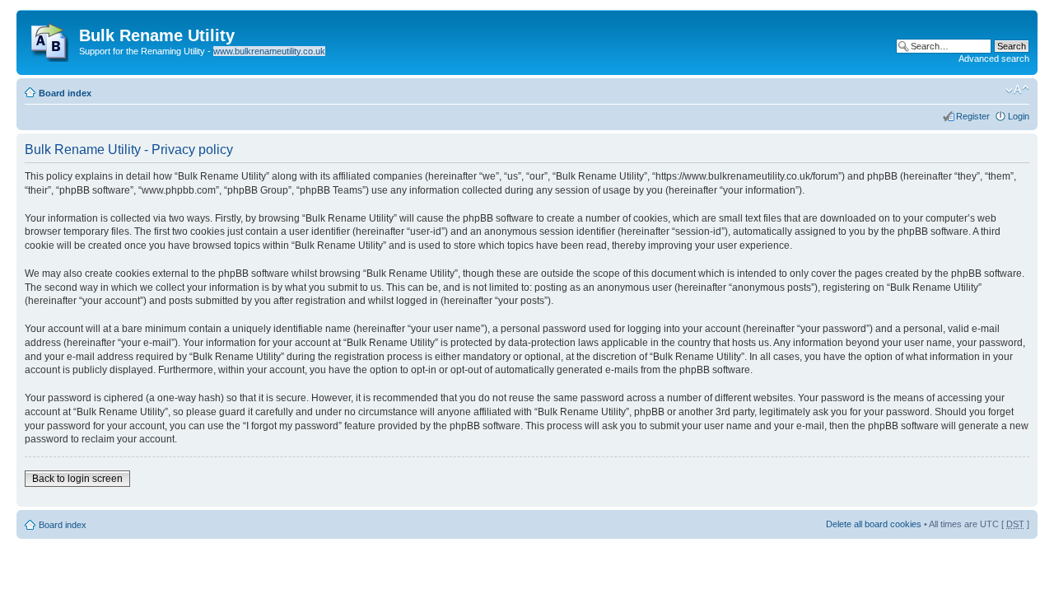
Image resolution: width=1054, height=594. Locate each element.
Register (973, 116)
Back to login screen (77, 478)
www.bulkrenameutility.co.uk (269, 51)
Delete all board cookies (873, 524)
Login (1018, 116)
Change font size (1017, 89)
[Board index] (50, 38)
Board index (65, 93)
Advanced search (993, 58)
